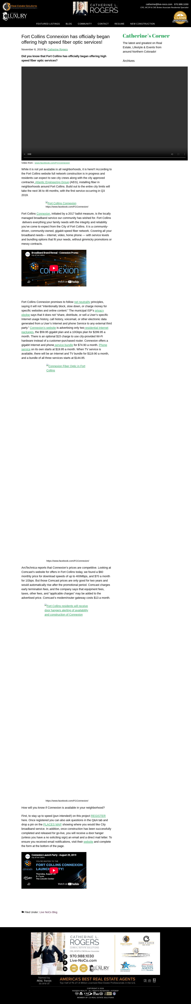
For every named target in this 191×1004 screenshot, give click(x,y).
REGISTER (98, 815)
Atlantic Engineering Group (52, 182)
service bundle (63, 345)
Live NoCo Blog (48, 912)
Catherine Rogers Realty (95, 8)
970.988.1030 (181, 4)
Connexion (43, 213)
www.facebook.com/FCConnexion (52, 163)
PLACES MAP (52, 824)
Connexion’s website (43, 327)
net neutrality (82, 302)
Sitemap (115, 991)
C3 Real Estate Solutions (101, 998)
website (88, 841)
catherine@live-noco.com (159, 4)
